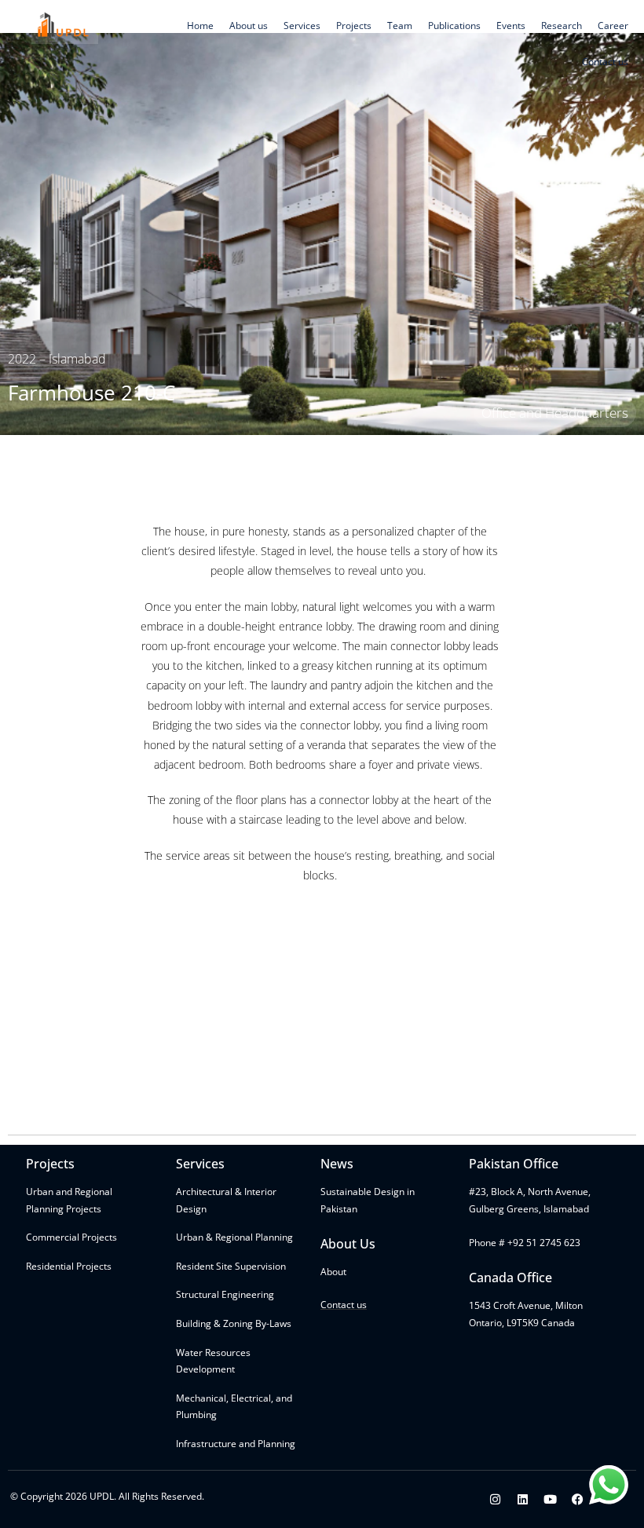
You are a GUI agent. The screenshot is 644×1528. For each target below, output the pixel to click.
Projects (353, 25)
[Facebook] (578, 1500)
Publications (454, 25)
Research (561, 25)
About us (248, 25)
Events (510, 25)
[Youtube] (550, 1500)
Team (399, 25)
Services (302, 25)
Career (613, 25)
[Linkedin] (523, 1500)
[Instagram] (495, 1500)
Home (200, 25)
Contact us (605, 61)
